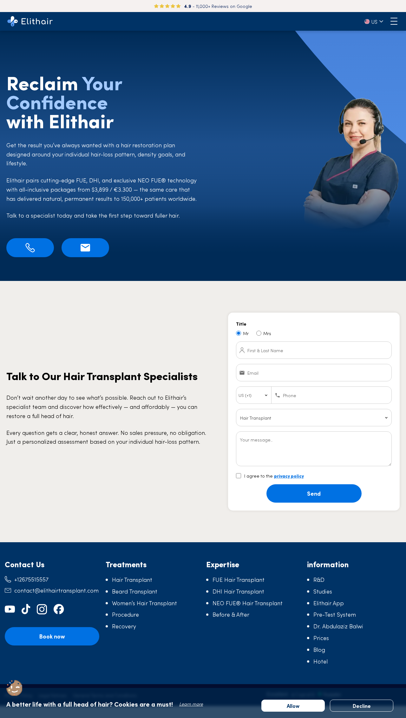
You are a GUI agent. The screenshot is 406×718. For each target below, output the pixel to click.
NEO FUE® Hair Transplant (248, 603)
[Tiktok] (26, 609)
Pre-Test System (334, 614)
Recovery (124, 626)
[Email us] (85, 247)
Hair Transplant (132, 579)
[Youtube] (10, 609)
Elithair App (328, 603)
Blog (319, 649)
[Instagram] (42, 609)
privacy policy (289, 476)
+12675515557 (31, 579)
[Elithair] (30, 21)
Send (314, 493)
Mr (246, 333)
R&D (318, 579)
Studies (322, 591)
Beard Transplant (134, 591)
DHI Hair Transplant (238, 591)
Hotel (320, 661)
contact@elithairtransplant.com (56, 590)
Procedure (125, 614)
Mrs (267, 333)
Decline (362, 705)
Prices (321, 638)
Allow (293, 705)
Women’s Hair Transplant (144, 603)
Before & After (231, 614)
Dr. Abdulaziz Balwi (338, 626)
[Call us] (30, 247)
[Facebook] (59, 609)
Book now (52, 636)
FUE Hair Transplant (239, 579)
